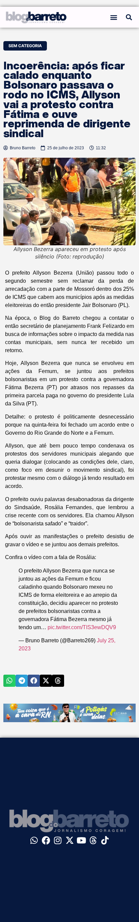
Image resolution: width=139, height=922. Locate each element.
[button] (113, 17)
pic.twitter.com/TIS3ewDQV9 (82, 627)
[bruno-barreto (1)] (69, 720)
